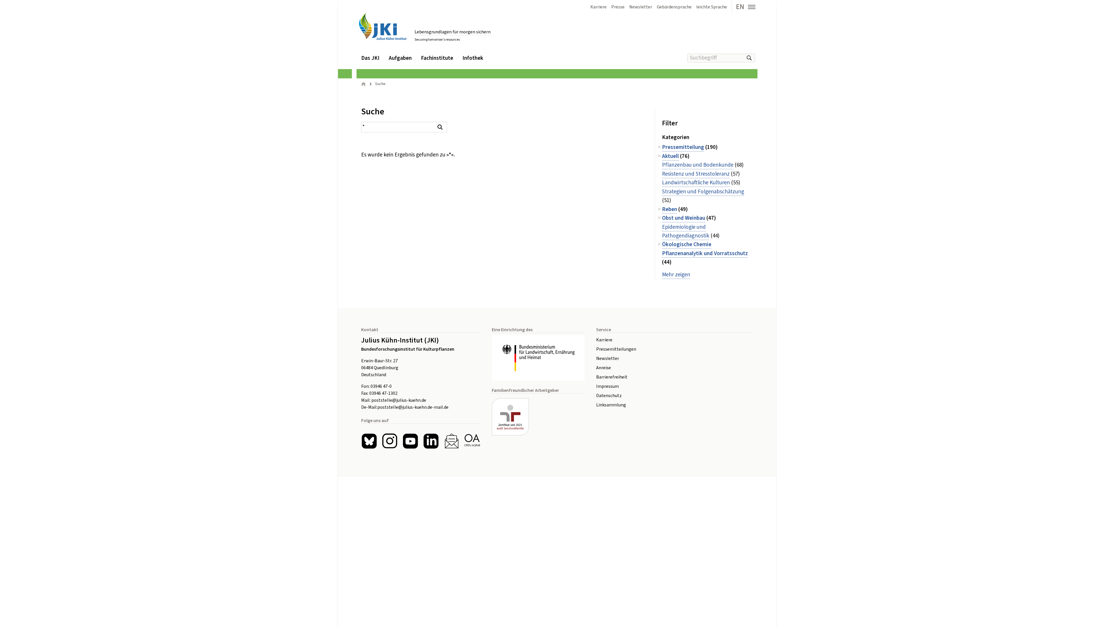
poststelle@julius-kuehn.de (398, 400)
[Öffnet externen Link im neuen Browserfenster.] (538, 358)
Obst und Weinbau (683, 218)
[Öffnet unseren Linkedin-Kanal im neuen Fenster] (431, 441)
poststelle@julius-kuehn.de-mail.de (413, 407)
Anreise (603, 368)
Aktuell (670, 156)
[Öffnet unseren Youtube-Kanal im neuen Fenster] (410, 441)
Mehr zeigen (676, 275)
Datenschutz (609, 395)
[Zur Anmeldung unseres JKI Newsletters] (452, 441)
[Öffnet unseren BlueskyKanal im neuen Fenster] (369, 441)
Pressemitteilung (683, 147)
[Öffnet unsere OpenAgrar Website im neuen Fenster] (472, 441)
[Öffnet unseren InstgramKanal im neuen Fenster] (390, 441)
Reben (669, 209)
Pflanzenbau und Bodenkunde (697, 165)
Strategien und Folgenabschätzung (703, 192)
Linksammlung (611, 405)
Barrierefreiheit (611, 377)
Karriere (604, 340)
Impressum (607, 386)
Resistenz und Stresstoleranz (696, 174)
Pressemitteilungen (616, 349)
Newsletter (607, 358)
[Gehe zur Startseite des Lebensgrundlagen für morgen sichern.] (383, 27)
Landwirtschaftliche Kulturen (696, 183)
